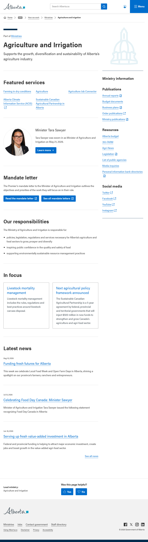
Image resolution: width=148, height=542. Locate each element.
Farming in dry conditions (17, 91)
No (83, 491)
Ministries (49, 17)
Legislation (108, 154)
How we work (33, 17)
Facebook (107, 198)
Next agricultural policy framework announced (73, 290)
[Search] (104, 6)
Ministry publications (113, 119)
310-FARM (107, 142)
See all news (91, 456)
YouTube (106, 204)
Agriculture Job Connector (82, 91)
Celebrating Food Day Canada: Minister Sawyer (37, 399)
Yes (69, 491)
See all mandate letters (56, 198)
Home (10, 17)
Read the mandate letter (19, 198)
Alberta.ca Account (125, 6)
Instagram (107, 210)
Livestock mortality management (21, 290)
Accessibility (48, 529)
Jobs (19, 524)
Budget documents (112, 101)
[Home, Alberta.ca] (14, 6)
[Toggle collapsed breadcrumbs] (20, 17)
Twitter (106, 192)
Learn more (44, 150)
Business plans (110, 107)
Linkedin (143, 524)
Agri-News (108, 148)
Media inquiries (110, 165)
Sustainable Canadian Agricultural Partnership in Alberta (50, 103)
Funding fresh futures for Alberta (27, 363)
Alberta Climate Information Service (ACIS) (17, 101)
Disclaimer (25, 529)
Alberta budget (110, 136)
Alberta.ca (71, 510)
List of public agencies (114, 160)
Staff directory (58, 524)
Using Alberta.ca (10, 529)
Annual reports (110, 95)
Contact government (37, 524)
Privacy (36, 529)
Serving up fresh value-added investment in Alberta (40, 436)
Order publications (112, 113)
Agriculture (42, 91)
